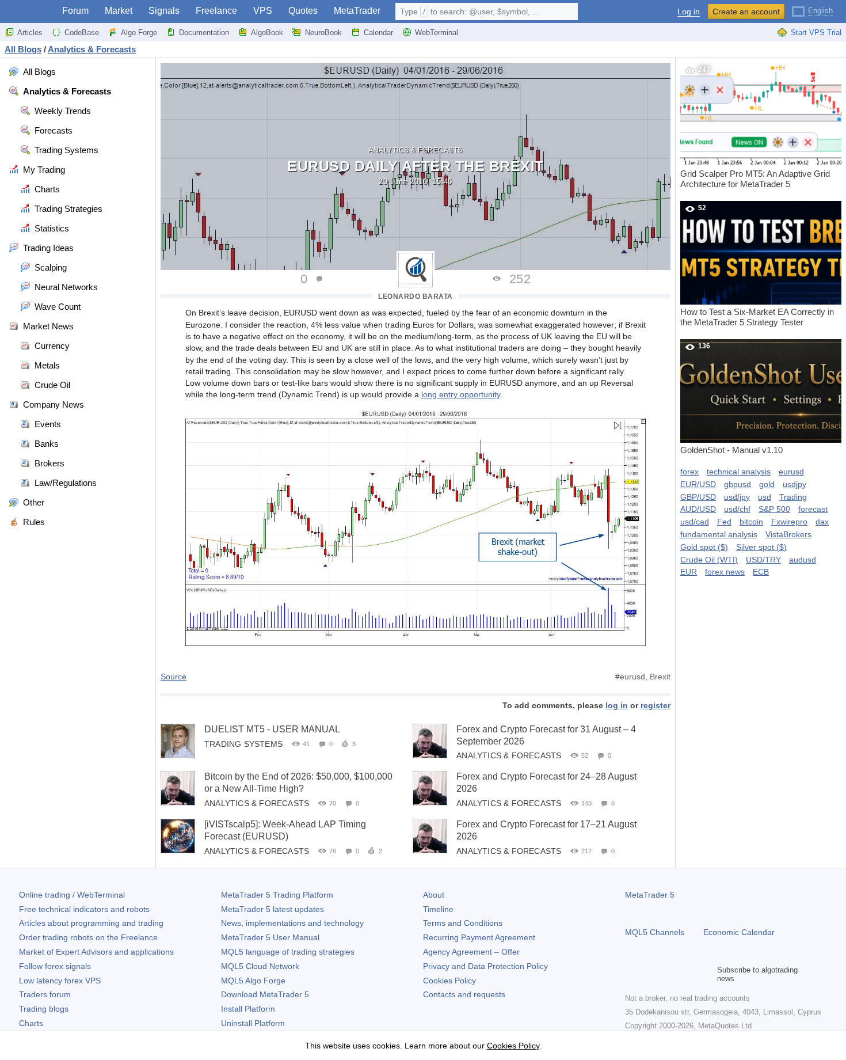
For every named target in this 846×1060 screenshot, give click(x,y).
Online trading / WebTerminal (72, 894)
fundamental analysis (718, 534)
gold (767, 484)
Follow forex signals (55, 966)
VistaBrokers (788, 534)
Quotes (303, 11)
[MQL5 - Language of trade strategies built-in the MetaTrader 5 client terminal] (27, 11)
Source (173, 676)
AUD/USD (698, 509)
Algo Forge (139, 32)
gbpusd (737, 484)
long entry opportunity (460, 394)
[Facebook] (632, 974)
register (655, 705)
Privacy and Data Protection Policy (485, 966)
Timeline (438, 909)
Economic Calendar (739, 932)
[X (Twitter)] (669, 974)
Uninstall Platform (253, 1023)
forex (689, 471)
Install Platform (248, 1008)
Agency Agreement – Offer (471, 951)
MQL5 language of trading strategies (288, 951)
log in (616, 705)
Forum (75, 11)
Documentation (204, 32)
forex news (725, 571)
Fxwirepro (789, 521)
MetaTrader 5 (649, 894)
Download (265, 994)
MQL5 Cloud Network (260, 966)
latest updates (272, 909)
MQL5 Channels (654, 932)
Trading (793, 496)
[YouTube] (687, 974)
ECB (761, 571)
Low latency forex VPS (60, 980)
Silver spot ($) (761, 547)
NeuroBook (323, 32)
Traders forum (45, 994)
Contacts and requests (464, 994)
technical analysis (739, 471)
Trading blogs (43, 1008)
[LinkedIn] (705, 974)
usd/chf (737, 509)
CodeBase (81, 32)
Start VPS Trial (816, 32)
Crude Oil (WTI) (709, 559)
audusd (802, 559)
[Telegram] (650, 974)
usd (764, 496)
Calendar (378, 32)
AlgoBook (267, 32)
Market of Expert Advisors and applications (96, 951)
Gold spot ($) (704, 547)
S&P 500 (774, 509)
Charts (31, 1023)
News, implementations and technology (292, 923)
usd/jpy (737, 496)
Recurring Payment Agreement (479, 937)
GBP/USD (698, 496)
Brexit (660, 676)
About (433, 894)
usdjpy (794, 484)
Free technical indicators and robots (84, 909)
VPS (262, 11)
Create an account (746, 11)
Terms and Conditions (462, 923)
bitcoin (751, 521)
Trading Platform (277, 894)
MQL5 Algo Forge (253, 980)
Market (118, 11)
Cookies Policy (449, 980)
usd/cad (694, 521)
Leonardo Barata (415, 296)
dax (822, 521)
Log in (688, 11)
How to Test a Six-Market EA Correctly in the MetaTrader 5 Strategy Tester (757, 265)
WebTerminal (436, 32)
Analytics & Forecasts (415, 150)
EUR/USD (698, 484)
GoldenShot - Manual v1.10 (731, 398)
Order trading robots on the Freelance (88, 937)
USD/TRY (763, 559)
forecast (813, 509)
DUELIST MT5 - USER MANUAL (272, 729)
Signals (164, 11)
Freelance (216, 11)
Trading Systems (243, 743)
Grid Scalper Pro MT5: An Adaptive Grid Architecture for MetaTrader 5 (755, 127)
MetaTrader (357, 11)
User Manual (270, 937)
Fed (724, 521)
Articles (30, 32)
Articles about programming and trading (91, 923)
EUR (688, 571)
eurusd (632, 676)
